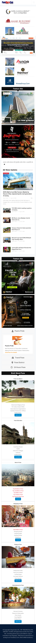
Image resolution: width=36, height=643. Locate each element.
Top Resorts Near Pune (18, 496)
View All (18, 499)
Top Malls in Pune (18, 492)
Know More (18, 457)
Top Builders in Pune (18, 488)
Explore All (18, 415)
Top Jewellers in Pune (18, 490)
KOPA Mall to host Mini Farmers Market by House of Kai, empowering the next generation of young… (17, 194)
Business (6, 173)
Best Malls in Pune (18, 529)
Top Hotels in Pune (18, 494)
